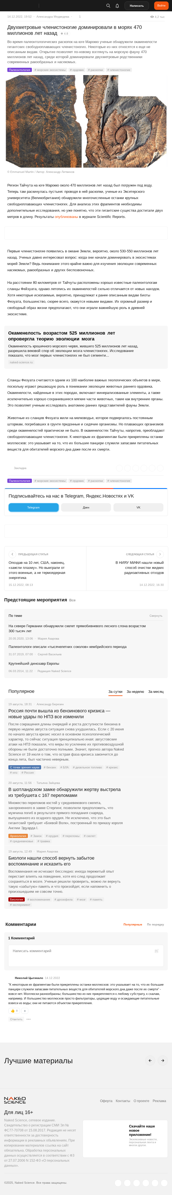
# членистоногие (118, 70)
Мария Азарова (48, 638)
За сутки (115, 692)
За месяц (156, 692)
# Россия (28, 772)
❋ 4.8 (64, 33)
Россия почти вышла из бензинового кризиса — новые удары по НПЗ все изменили (59, 713)
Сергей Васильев (49, 654)
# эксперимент (20, 904)
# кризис (112, 767)
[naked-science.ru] (164, 1183)
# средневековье (21, 841)
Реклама (159, 1101)
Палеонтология (19, 70)
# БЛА (64, 767)
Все (72, 600)
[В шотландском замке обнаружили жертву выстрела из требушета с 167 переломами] (146, 805)
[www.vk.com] (127, 1183)
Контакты (123, 1101)
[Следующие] (163, 1061)
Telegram (33, 507)
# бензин (50, 767)
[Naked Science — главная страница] (25, 5)
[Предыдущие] (150, 1061)
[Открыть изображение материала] (86, 121)
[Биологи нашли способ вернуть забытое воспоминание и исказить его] (146, 874)
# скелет (89, 836)
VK (138, 507)
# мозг (81, 899)
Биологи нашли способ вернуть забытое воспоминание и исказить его (51, 861)
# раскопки (95, 70)
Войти (161, 5)
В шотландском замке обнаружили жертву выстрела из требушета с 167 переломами (64, 792)
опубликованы (66, 217)
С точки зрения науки (24, 767)
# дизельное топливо (87, 767)
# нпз (13, 772)
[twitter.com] (118, 1183)
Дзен (86, 507)
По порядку (155, 924)
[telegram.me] (155, 1183)
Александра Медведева (52, 16)
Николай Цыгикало (29, 978)
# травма (44, 841)
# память (96, 899)
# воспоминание (38, 899)
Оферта (106, 1101)
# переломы (71, 836)
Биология (16, 899)
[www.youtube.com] (136, 1183)
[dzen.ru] (145, 1183)
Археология (18, 836)
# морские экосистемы (50, 70)
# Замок (36, 836)
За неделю (135, 692)
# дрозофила (64, 899)
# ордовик (77, 70)
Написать (137, 5)
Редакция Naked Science (54, 671)
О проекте (141, 1101)
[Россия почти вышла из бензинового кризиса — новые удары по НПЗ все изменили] (146, 726)
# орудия (52, 836)
